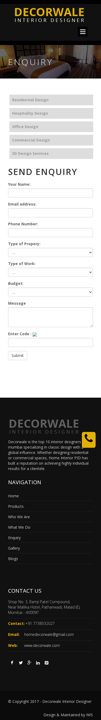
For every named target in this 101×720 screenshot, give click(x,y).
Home (13, 495)
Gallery (14, 548)
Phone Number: (23, 223)
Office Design (25, 126)
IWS (89, 714)
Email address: (22, 204)
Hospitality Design (30, 113)
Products (16, 506)
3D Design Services (30, 153)
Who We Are (19, 516)
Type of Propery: (24, 243)
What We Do (19, 527)
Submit (18, 355)
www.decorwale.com (42, 645)
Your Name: (19, 184)
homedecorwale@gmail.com (49, 634)
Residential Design (30, 99)
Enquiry (14, 537)
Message (17, 303)
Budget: (15, 283)
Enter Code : (20, 333)
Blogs (13, 558)
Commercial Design (31, 140)
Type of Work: (22, 263)
